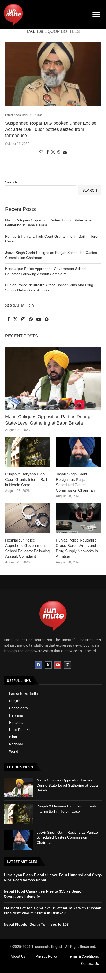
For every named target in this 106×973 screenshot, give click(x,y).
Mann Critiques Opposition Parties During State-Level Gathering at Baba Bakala (47, 420)
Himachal (16, 722)
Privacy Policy (47, 956)
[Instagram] (67, 665)
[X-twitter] (48, 665)
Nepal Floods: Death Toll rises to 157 (36, 924)
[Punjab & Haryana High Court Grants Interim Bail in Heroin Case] (27, 452)
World (13, 751)
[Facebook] (38, 665)
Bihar (13, 737)
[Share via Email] (65, 152)
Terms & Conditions (83, 956)
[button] (96, 14)
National (16, 744)
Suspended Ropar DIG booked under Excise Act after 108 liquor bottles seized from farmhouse (50, 129)
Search (11, 182)
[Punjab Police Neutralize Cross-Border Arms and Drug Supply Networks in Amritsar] (78, 518)
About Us (18, 956)
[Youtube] (57, 665)
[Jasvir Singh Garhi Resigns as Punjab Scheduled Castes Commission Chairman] (78, 452)
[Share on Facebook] (48, 152)
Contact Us (90, 963)
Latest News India (23, 694)
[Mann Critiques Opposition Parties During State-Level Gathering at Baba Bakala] (53, 378)
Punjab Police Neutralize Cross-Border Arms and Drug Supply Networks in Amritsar (77, 548)
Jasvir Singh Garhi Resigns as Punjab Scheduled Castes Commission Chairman (75, 482)
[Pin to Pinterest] (58, 152)
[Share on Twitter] (53, 152)
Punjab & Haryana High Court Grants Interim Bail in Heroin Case (26, 479)
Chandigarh (18, 708)
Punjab (14, 701)
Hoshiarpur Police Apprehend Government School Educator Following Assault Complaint (27, 548)
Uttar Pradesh (20, 730)
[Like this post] (41, 152)
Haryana (16, 715)
